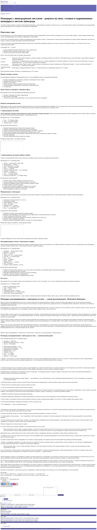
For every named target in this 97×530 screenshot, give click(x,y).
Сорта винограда (8, 6)
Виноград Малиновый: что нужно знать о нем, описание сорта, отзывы (19, 519)
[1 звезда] (3, 479)
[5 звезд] (9, 479)
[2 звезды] (6, 479)
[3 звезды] (7, 479)
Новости (6, 5)
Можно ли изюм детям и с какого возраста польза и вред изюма (17, 505)
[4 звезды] (8, 479)
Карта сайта (7, 526)
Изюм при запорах (5, 512)
